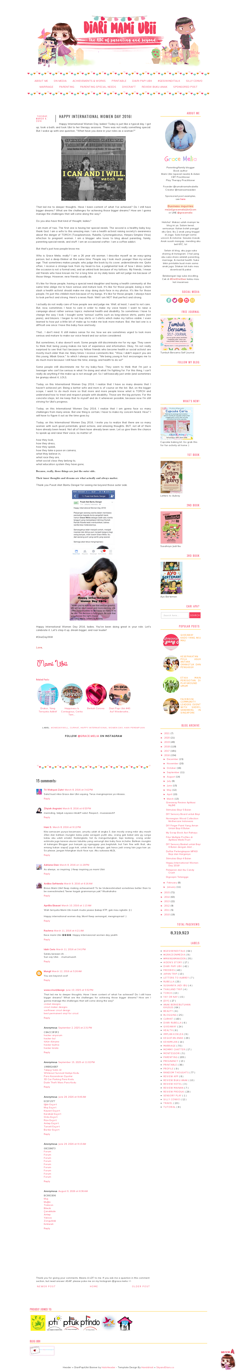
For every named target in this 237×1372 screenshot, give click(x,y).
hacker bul (49, 1038)
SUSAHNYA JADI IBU (175, 985)
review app (171, 1076)
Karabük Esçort (52, 1113)
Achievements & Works (89, 80)
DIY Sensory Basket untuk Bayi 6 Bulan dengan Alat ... (183, 845)
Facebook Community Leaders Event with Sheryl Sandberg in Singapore (190, 706)
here (182, 199)
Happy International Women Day (102, 727)
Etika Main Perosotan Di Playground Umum (190, 681)
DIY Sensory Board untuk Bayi (183, 814)
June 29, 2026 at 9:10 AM (72, 1143)
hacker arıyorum (53, 1035)
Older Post (141, 1286)
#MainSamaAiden (175, 958)
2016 (167, 755)
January (171, 886)
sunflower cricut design (57, 1010)
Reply (47, 798)
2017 (167, 750)
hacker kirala (51, 1048)
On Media (60, 80)
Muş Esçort (50, 1107)
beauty (168, 1011)
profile (168, 1068)
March (170, 798)
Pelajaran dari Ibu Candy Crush (180, 871)
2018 (167, 746)
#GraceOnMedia (174, 954)
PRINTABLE (119, 80)
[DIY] (166, 1000)
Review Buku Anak (155, 86)
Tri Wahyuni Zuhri (54, 789)
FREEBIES (169, 970)
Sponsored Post (185, 86)
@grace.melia (88, 736)
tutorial (170, 1107)
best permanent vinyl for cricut (61, 1013)
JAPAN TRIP (170, 973)
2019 (167, 742)
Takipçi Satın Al (52, 1069)
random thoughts (176, 1072)
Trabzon (48, 1205)
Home (94, 1286)
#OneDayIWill (60, 727)
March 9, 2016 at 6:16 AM (78, 883)
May (169, 789)
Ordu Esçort (51, 1117)
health (168, 1030)
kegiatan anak (173, 1038)
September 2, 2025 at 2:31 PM (75, 1027)
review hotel (173, 1084)
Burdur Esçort (51, 1129)
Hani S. (48, 827)
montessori (172, 1053)
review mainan (173, 1087)
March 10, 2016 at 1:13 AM (76, 905)
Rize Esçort (50, 1120)
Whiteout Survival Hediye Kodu (61, 1073)
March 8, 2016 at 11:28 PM (74, 864)
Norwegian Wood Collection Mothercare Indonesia (182, 820)
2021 (167, 733)
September (173, 772)
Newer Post (46, 1286)
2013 (167, 901)
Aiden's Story (173, 962)
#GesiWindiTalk (169, 80)
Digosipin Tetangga (177, 876)
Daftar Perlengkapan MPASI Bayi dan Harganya (182, 853)
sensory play (172, 1095)
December (173, 759)
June (170, 785)
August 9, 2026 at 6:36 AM (73, 1191)
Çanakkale (50, 1211)
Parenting (66, 86)
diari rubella (172, 1022)
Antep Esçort (51, 1123)
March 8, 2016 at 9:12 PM (67, 827)
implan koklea (173, 1034)
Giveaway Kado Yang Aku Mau (190, 637)
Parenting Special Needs (98, 86)
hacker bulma (51, 1044)
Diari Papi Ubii (142, 80)
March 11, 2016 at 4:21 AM (69, 930)
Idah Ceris (49, 949)
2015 (167, 892)
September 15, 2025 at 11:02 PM (76, 1062)
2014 (167, 896)
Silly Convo (194, 80)
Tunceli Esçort (52, 1126)
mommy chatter (174, 1049)
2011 (167, 910)
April (170, 794)
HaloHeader (108, 1367)
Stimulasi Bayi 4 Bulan (178, 858)
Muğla (47, 1201)
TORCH (168, 993)
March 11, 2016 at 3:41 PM (71, 949)
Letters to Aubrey (176, 977)
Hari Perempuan (134, 727)
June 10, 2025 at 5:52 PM (79, 989)
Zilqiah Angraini (53, 808)
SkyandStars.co (165, 1367)
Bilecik (47, 1208)
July (169, 781)
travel (168, 1103)
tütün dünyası (51, 1041)
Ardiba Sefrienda (53, 883)
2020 (167, 737)
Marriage (46, 86)
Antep (47, 1214)
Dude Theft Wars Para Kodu (60, 1082)
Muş (46, 1198)
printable (170, 1064)
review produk (174, 1091)
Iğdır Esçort (50, 1104)
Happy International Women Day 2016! (182, 864)
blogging (170, 1015)
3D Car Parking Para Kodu (59, 1079)
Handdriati (147, 1367)
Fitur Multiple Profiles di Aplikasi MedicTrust (179, 838)
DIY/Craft (129, 86)
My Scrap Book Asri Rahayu (182, 832)
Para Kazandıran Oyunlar (58, 1076)
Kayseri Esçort (52, 1110)
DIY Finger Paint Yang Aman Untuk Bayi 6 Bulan (182, 827)
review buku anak (176, 1080)
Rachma (48, 930)
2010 (167, 914)
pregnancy (171, 1061)
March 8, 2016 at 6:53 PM (77, 808)
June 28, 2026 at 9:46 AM (72, 1096)
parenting (170, 1057)
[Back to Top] (228, 1359)
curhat (74, 727)
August (171, 776)
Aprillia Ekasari (52, 905)
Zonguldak (50, 1220)
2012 (167, 905)
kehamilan (170, 1041)
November (173, 763)
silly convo (172, 1099)
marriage (170, 1045)
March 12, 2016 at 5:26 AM (67, 971)
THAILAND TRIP (173, 989)
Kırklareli (48, 1224)
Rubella (169, 981)
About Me (41, 80)
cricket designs (52, 1004)
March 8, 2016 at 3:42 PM (79, 789)
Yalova (48, 1217)
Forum (47, 1151)
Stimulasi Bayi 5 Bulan (178, 809)
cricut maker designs (55, 1007)
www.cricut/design (54, 989)
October (172, 768)
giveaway (170, 1026)
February (172, 882)
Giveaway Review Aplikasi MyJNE (181, 804)
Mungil (47, 971)
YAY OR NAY (171, 996)
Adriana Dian (51, 864)
